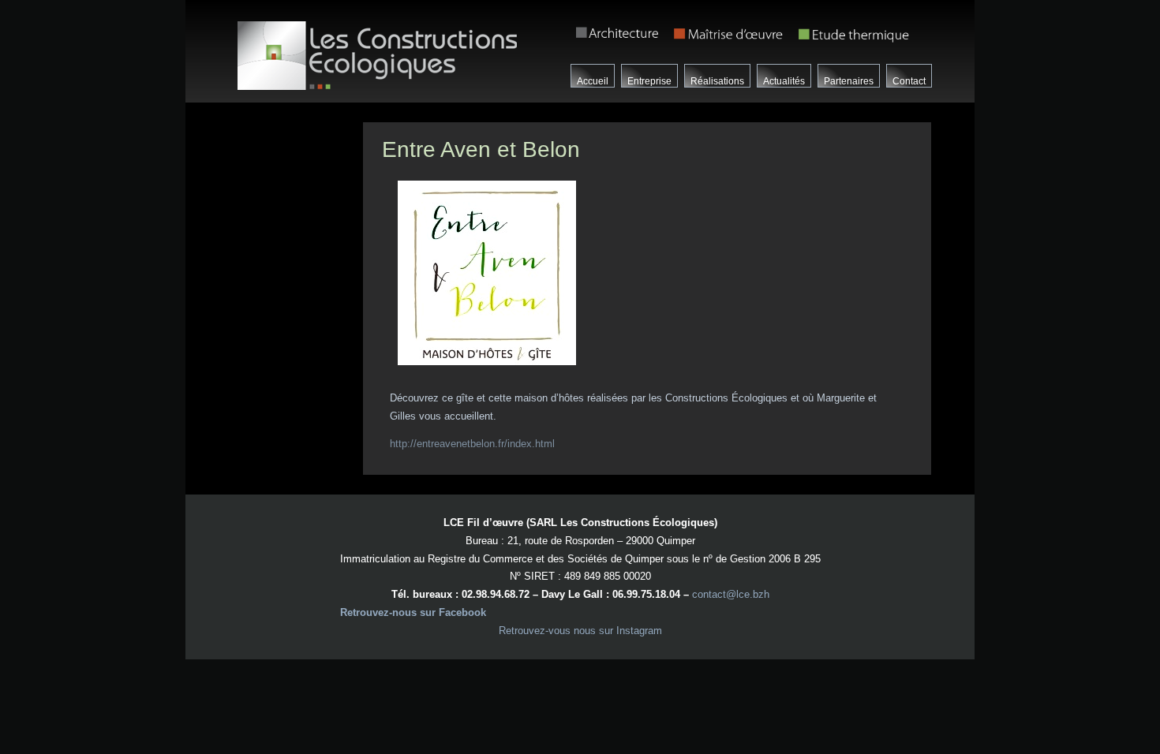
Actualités (784, 81)
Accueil (592, 81)
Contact (909, 81)
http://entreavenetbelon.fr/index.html (472, 444)
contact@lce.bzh (730, 594)
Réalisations (717, 81)
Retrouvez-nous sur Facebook (413, 612)
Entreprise (649, 81)
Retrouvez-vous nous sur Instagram (580, 630)
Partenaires (849, 81)
